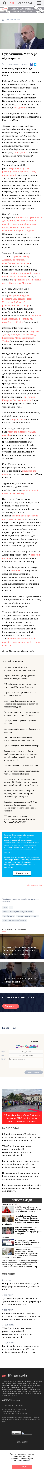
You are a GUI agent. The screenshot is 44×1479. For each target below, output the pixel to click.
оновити (34, 1042)
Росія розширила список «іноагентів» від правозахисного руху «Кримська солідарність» (21, 1187)
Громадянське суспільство (28, 916)
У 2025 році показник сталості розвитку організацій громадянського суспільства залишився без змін (18, 1150)
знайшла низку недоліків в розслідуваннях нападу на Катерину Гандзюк (21, 642)
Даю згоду (22, 1467)
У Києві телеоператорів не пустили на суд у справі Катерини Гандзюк (21, 685)
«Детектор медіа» (34, 885)
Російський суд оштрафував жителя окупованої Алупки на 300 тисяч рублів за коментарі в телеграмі (20, 1163)
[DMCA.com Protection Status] (16, 1434)
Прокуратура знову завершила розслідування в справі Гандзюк (19, 739)
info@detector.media (13, 1411)
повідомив (19, 107)
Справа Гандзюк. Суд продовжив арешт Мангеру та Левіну (19, 677)
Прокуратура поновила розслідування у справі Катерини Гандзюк (21, 772)
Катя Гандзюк (8, 916)
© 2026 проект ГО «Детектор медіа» (14, 1409)
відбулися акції (18, 419)
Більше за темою (15, 929)
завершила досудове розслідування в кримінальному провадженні (19, 171)
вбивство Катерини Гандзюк (14, 920)
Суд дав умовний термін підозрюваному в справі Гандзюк (19, 669)
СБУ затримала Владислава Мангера (21, 765)
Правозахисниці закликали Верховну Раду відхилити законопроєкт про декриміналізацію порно (21, 1175)
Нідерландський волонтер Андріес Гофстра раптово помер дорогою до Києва (20, 1286)
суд (11, 907)
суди (5, 907)
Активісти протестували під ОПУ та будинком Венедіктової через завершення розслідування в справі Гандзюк (20, 806)
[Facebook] (31, 64)
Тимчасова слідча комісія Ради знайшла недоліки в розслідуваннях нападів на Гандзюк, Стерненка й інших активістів (20, 755)
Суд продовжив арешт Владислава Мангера (20, 722)
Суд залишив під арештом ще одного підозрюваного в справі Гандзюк (21, 713)
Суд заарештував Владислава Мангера (21, 745)
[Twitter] (35, 64)
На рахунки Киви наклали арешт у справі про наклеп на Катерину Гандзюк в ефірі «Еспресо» (19, 793)
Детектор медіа (21, 1200)
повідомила (21, 152)
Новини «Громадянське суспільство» (18, 912)
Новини (18, 20)
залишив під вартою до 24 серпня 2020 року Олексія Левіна (21, 318)
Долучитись (22, 873)
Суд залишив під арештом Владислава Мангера (21, 730)
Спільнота (10, 20)
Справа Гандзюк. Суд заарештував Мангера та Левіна (20, 694)
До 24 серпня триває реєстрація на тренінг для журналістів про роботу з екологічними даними (21, 1301)
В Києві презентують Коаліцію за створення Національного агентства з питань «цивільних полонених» (21, 1137)
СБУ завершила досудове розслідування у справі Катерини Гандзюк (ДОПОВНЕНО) (19, 819)
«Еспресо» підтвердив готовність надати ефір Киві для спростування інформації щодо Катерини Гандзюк (21, 782)
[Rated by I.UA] (27, 1434)
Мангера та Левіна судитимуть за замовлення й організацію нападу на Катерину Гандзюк (21, 703)
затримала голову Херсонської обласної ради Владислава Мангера (15, 259)
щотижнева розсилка (18, 997)
